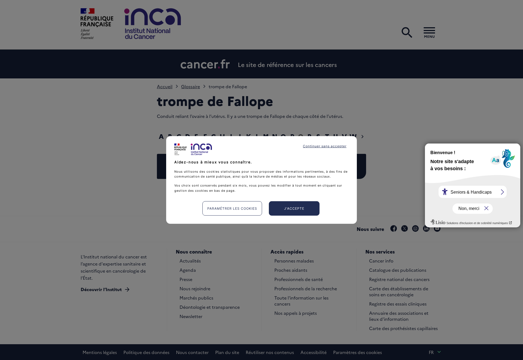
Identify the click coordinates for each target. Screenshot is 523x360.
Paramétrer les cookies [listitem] (232, 208)
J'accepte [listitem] (294, 208)
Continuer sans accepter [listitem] (324, 146)
